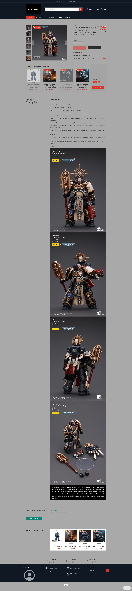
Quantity (75, 40)
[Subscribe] (107, 570)
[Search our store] (80, 9)
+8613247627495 (60, 1)
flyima (64, 588)
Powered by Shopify (68, 588)
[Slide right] (28, 59)
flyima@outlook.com (71, 1)
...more (104, 58)
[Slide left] (33, 43)
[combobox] (63, 9)
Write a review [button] (34, 518)
